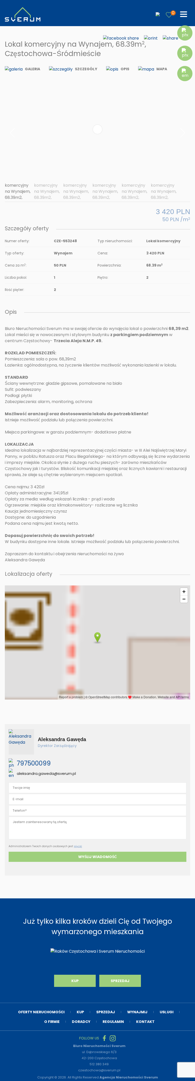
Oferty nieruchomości (41, 1012)
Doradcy (81, 1021)
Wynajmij (137, 1012)
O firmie (52, 1021)
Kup (75, 980)
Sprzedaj (120, 980)
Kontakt (145, 1021)
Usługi (166, 1012)
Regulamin (113, 1021)
